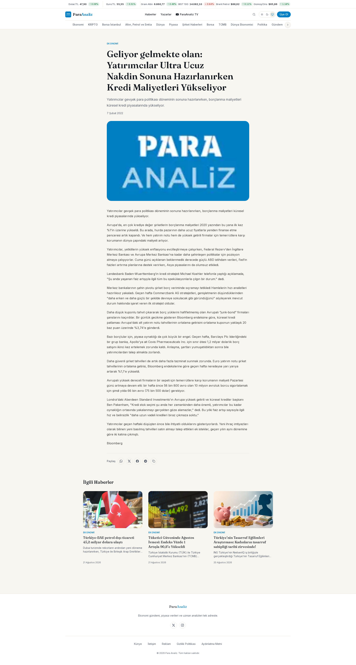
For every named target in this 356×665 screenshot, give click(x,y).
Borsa (210, 24)
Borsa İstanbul (111, 24)
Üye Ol (284, 14)
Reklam (166, 643)
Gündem (277, 24)
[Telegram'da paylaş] (145, 461)
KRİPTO (93, 24)
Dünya (160, 24)
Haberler (150, 14)
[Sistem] (272, 14)
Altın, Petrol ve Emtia (138, 24)
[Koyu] (267, 14)
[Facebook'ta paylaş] (137, 461)
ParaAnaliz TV (189, 14)
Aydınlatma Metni (212, 643)
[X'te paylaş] (129, 461)
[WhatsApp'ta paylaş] (121, 461)
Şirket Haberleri (192, 24)
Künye (138, 643)
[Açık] (262, 14)
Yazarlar (166, 14)
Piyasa (173, 24)
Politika (262, 24)
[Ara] (254, 14)
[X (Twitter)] (173, 625)
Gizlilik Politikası (186, 643)
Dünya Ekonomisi (242, 24)
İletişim (152, 643)
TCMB (222, 24)
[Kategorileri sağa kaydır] (288, 25)
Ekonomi (78, 24)
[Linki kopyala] (153, 461)
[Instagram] (182, 625)
